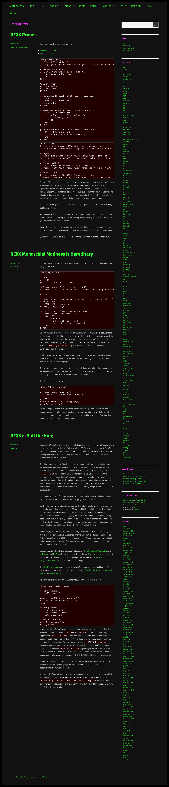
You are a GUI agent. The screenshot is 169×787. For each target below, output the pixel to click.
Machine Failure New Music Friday (135, 481)
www (124, 452)
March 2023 (127, 589)
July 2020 (126, 666)
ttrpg (125, 411)
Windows (126, 443)
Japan (125, 236)
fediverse (126, 185)
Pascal (125, 315)
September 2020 (128, 661)
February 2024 (128, 562)
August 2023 (127, 577)
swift (124, 402)
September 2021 (128, 632)
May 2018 (126, 728)
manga (125, 257)
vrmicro (125, 428)
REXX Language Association (96, 551)
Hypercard (126, 221)
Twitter (125, 414)
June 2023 (126, 581)
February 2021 (128, 649)
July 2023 (126, 579)
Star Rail (126, 385)
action (125, 72)
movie (125, 279)
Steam (125, 392)
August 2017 (127, 750)
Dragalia (126, 151)
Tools (82, 6)
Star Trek (126, 387)
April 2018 (126, 731)
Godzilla (126, 207)
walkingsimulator (129, 431)
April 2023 (126, 586)
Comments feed (128, 48)
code (12, 47)
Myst (124, 293)
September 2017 (128, 748)
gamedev (126, 199)
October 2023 (127, 572)
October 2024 (127, 550)
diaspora (126, 144)
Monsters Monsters (129, 277)
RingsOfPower (128, 354)
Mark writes (16, 6)
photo (125, 325)
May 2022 (126, 613)
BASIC (125, 93)
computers (126, 125)
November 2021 (128, 627)
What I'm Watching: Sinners (132, 479)
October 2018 (127, 716)
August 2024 (127, 553)
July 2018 (126, 724)
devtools (126, 142)
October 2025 (127, 536)
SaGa (125, 361)
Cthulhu (126, 130)
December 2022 (128, 596)
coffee (125, 120)
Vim (124, 423)
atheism (126, 89)
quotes (125, 337)
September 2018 (128, 719)
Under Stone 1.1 (128, 474)
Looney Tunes (127, 255)
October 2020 (127, 659)
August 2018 (127, 721)
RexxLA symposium (51, 567)
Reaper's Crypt (128, 342)
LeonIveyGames (128, 500)
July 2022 (126, 608)
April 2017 (126, 760)
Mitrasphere (127, 272)
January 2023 (127, 593)
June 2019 (126, 697)
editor (125, 168)
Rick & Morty (127, 351)
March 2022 (127, 618)
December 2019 (128, 683)
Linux (125, 250)
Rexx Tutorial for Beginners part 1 (98, 570)
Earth (125, 163)
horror (125, 216)
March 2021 (127, 646)
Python (22, 47)
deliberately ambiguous (131, 139)
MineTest (126, 269)
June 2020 (126, 668)
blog (124, 105)
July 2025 (126, 540)
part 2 (42, 573)
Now (148, 6)
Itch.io (122, 6)
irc (124, 231)
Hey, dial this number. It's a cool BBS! (136, 476)
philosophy (127, 322)
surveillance (127, 399)
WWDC (125, 450)
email (125, 175)
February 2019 (128, 707)
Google (125, 209)
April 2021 (126, 644)
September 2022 (128, 603)
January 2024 (127, 565)
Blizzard (126, 103)
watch (125, 438)
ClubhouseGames (129, 115)
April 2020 (126, 673)
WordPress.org (128, 50)
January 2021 (127, 651)
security (126, 370)
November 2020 (128, 656)
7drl (124, 67)
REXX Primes (23, 35)
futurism (126, 197)
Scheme (53, 6)
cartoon (125, 113)
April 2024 (126, 557)
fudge (125, 195)
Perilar (125, 320)
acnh (125, 69)
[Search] (155, 24)
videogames (127, 421)
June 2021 (126, 639)
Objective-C (127, 305)
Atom (125, 91)
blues (125, 108)
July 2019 (126, 695)
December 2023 (128, 567)
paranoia (126, 313)
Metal (125, 262)
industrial (126, 226)
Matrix (125, 260)
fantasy (125, 183)
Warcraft (126, 433)
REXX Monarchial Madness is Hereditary (51, 254)
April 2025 (126, 543)
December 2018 (128, 712)
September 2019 (128, 690)
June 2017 (126, 755)
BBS (124, 96)
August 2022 (127, 606)
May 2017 (126, 757)
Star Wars (126, 390)
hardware (126, 214)
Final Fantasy (127, 187)
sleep (125, 373)
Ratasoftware (127, 502)
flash (125, 190)
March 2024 (127, 560)
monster (126, 274)
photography (127, 327)
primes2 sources (46, 54)
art (124, 84)
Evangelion (127, 178)
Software (68, 6)
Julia (17, 47)
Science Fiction (128, 368)
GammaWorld (127, 202)
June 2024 (126, 555)
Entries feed (127, 46)
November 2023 (128, 569)
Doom (125, 149)
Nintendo (126, 303)
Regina (64, 205)
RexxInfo (91, 554)
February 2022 (128, 620)
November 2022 (128, 598)
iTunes (125, 233)
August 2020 (127, 663)
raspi (125, 339)
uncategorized (128, 416)
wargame (126, 436)
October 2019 (127, 687)
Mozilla (125, 281)
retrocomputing (128, 346)
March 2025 (127, 545)
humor (125, 219)
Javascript (126, 240)
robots (125, 356)
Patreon (136, 6)
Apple (125, 81)
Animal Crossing (128, 74)
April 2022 (126, 615)
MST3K (125, 286)
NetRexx (56, 554)
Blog (31, 6)
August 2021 (127, 634)
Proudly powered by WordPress (36, 777)
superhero (126, 397)
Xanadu (126, 455)
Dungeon (126, 161)
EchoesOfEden (128, 166)
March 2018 (127, 733)
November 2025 (128, 533)
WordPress (126, 445)
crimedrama (127, 127)
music (125, 291)
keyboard (126, 245)
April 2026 (126, 528)
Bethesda (126, 101)
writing (125, 448)
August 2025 (127, 538)
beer (124, 98)
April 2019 (126, 702)
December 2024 (128, 548)
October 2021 (127, 630)
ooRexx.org (44, 554)
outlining (126, 310)
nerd (125, 298)
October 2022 (127, 601)
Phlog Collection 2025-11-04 (132, 483)
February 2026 (128, 531)
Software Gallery (139, 505)
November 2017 (128, 743)
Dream (125, 154)
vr (124, 426)
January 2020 (127, 680)
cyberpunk (126, 134)
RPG (41, 6)
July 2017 (126, 753)
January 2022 (127, 622)
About (13, 13)
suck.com (126, 395)
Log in (125, 43)
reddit (125, 344)
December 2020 (128, 654)
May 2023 (126, 584)
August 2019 (127, 692)
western (126, 440)
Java (124, 238)
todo (124, 407)
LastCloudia (127, 248)
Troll (124, 409)
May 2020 (126, 671)
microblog (126, 264)
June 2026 (126, 526)
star (124, 383)
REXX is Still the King (31, 435)
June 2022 (126, 610)
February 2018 (128, 736)
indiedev (126, 224)
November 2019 (128, 685)
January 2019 (127, 709)
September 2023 (128, 574)
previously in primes (48, 50)
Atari (124, 86)
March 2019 (127, 704)
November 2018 (128, 714)
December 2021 (128, 625)
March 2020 (127, 675)
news (125, 301)
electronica (127, 173)
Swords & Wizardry (129, 404)
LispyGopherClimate (130, 252)
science (125, 366)
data (124, 137)
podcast (126, 330)
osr (124, 308)
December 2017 (128, 740)
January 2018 (127, 738)
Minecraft (126, 267)
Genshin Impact (128, 204)
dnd (124, 146)
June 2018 (126, 726)
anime (125, 77)
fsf (124, 192)
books (125, 110)
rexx (26, 47)
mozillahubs (127, 284)
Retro (93, 6)
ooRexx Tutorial (55, 573)
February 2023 (128, 591)
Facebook (126, 180)
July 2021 (126, 637)
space (125, 378)
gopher (125, 211)
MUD (124, 289)
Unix (124, 419)
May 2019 (126, 699)
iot (124, 228)
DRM (124, 156)
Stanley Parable (128, 380)
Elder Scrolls (127, 171)
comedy (126, 122)
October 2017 (127, 745)
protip (125, 332)
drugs (125, 158)
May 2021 (126, 642)
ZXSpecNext (127, 457)
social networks (128, 375)
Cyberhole (108, 6)
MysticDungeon (128, 296)
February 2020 (128, 678)
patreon (126, 317)
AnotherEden (127, 79)
